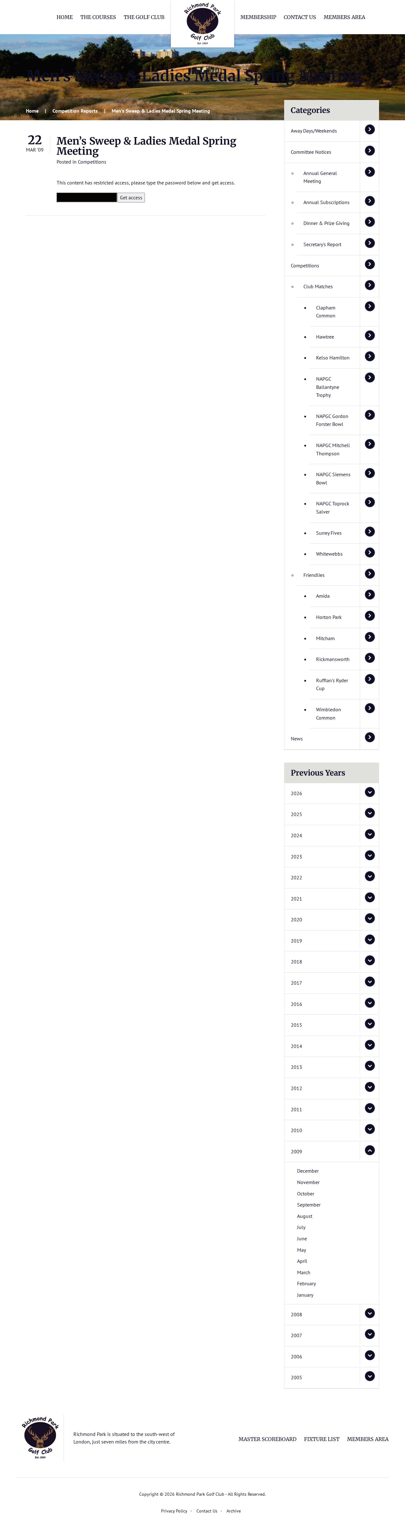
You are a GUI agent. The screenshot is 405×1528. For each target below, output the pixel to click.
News (297, 738)
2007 (296, 1335)
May (301, 1250)
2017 (296, 983)
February (306, 1283)
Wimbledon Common (328, 713)
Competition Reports (75, 111)
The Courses (98, 17)
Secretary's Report (322, 244)
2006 (296, 1356)
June (302, 1238)
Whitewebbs (329, 554)
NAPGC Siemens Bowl (333, 478)
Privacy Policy (174, 1511)
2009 (296, 1151)
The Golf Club (144, 17)
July (301, 1227)
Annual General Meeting (320, 177)
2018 (296, 961)
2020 (296, 919)
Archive (234, 1511)
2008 (296, 1314)
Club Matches (318, 286)
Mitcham (325, 638)
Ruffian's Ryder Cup (332, 684)
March (303, 1272)
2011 (296, 1109)
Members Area (344, 17)
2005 (296, 1377)
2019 (296, 941)
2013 (296, 1067)
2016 (296, 1004)
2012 (296, 1088)
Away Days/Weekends (314, 131)
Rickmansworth (333, 659)
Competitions (92, 162)
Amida (323, 596)
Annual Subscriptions (326, 202)
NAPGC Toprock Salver (332, 507)
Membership (258, 17)
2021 (296, 898)
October (305, 1193)
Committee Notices (311, 152)
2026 (296, 793)
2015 (296, 1025)
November (308, 1182)
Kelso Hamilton (333, 357)
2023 (296, 856)
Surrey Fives (329, 533)
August (304, 1216)
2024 (296, 835)
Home (65, 17)
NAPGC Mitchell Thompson (333, 449)
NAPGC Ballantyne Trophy (327, 387)
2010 (296, 1130)
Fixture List (322, 1439)
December (308, 1171)
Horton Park (329, 617)
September (309, 1204)
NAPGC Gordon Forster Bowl (332, 420)
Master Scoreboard (267, 1439)
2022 (296, 877)
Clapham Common (325, 311)
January (305, 1295)
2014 (296, 1046)
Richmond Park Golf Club (202, 23)
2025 (296, 814)
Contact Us (300, 17)
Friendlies (314, 575)
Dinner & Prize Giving (326, 223)
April (302, 1261)
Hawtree (325, 337)
